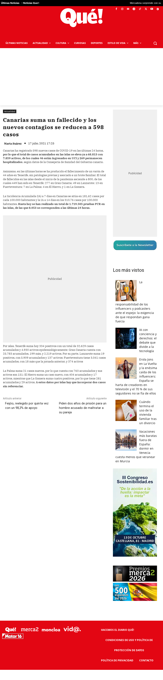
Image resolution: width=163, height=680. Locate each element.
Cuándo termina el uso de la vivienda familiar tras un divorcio (148, 412)
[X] (145, 9)
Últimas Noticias (10, 2)
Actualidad (9, 111)
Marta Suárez (13, 143)
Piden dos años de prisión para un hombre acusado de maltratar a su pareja (82, 407)
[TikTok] (140, 9)
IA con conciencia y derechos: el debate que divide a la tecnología (148, 340)
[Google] (157, 9)
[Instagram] (122, 9)
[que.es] (81, 17)
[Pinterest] (57, 431)
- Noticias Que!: (30, 2)
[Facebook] (116, 9)
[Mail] (128, 9)
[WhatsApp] (67, 431)
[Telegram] (134, 9)
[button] (155, 43)
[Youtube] (151, 9)
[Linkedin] (86, 431)
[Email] (96, 431)
